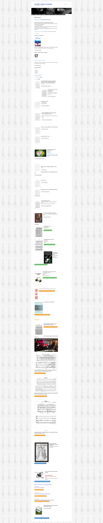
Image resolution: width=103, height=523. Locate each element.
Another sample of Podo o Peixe (51, 154)
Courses (40, 14)
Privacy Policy (63, 14)
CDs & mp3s (48, 14)
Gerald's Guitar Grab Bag (43, 4)
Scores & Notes (44, 14)
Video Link (43, 117)
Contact (59, 14)
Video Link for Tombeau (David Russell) (39, 60)
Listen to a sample (49, 153)
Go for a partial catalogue (38, 31)
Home (32, 14)
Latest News (36, 14)
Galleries (56, 14)
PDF (41, 75)
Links (52, 14)
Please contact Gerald (37, 19)
